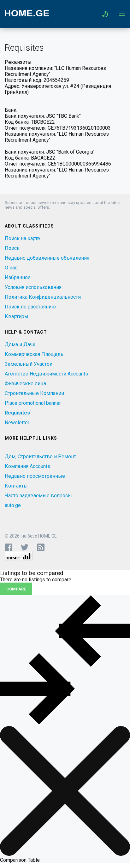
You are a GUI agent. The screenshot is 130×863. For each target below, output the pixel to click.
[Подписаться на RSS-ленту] (42, 547)
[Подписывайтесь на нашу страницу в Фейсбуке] (8, 547)
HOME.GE (47, 536)
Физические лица (25, 383)
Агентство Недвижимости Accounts (46, 374)
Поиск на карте (22, 238)
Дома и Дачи (20, 344)
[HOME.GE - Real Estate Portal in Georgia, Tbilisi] (27, 15)
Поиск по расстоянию (30, 307)
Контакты (16, 486)
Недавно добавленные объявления (47, 258)
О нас (11, 268)
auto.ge (13, 505)
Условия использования (33, 287)
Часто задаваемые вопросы (38, 496)
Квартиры (16, 316)
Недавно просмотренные (35, 476)
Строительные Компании (34, 393)
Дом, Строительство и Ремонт (40, 457)
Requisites (17, 413)
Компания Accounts (27, 466)
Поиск (12, 248)
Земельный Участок (28, 364)
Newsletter (17, 423)
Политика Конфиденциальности (43, 297)
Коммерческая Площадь (34, 354)
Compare (16, 589)
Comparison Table (20, 860)
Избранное (18, 277)
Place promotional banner (33, 403)
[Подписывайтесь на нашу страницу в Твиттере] (24, 547)
